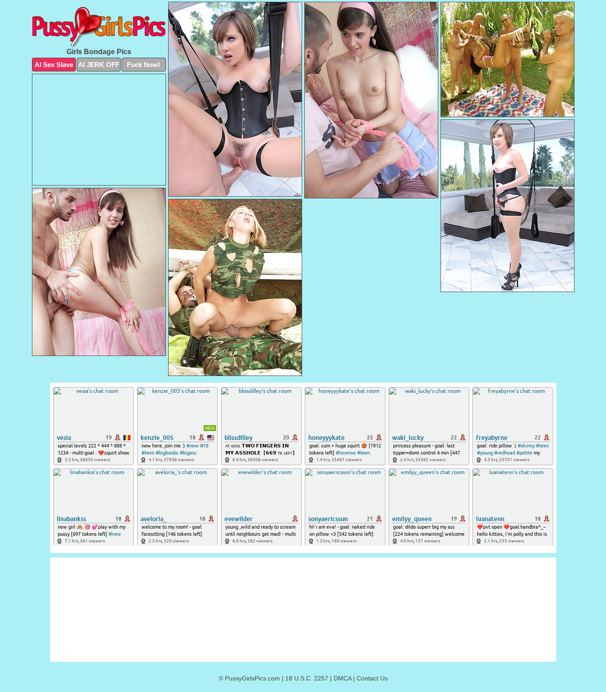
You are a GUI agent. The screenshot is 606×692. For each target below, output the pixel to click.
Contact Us (372, 678)
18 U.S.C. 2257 (306, 678)
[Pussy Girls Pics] (99, 27)
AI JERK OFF (98, 64)
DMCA (342, 678)
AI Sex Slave (54, 64)
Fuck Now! (143, 64)
